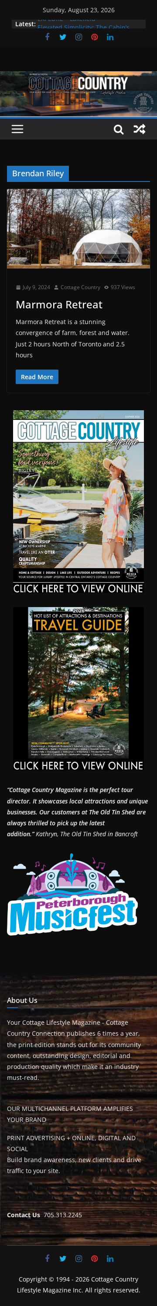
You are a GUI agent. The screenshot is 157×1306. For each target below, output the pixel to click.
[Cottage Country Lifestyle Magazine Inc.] (78, 77)
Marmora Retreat (59, 304)
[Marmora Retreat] (78, 229)
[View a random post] (139, 129)
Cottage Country (80, 287)
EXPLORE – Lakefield (67, 24)
